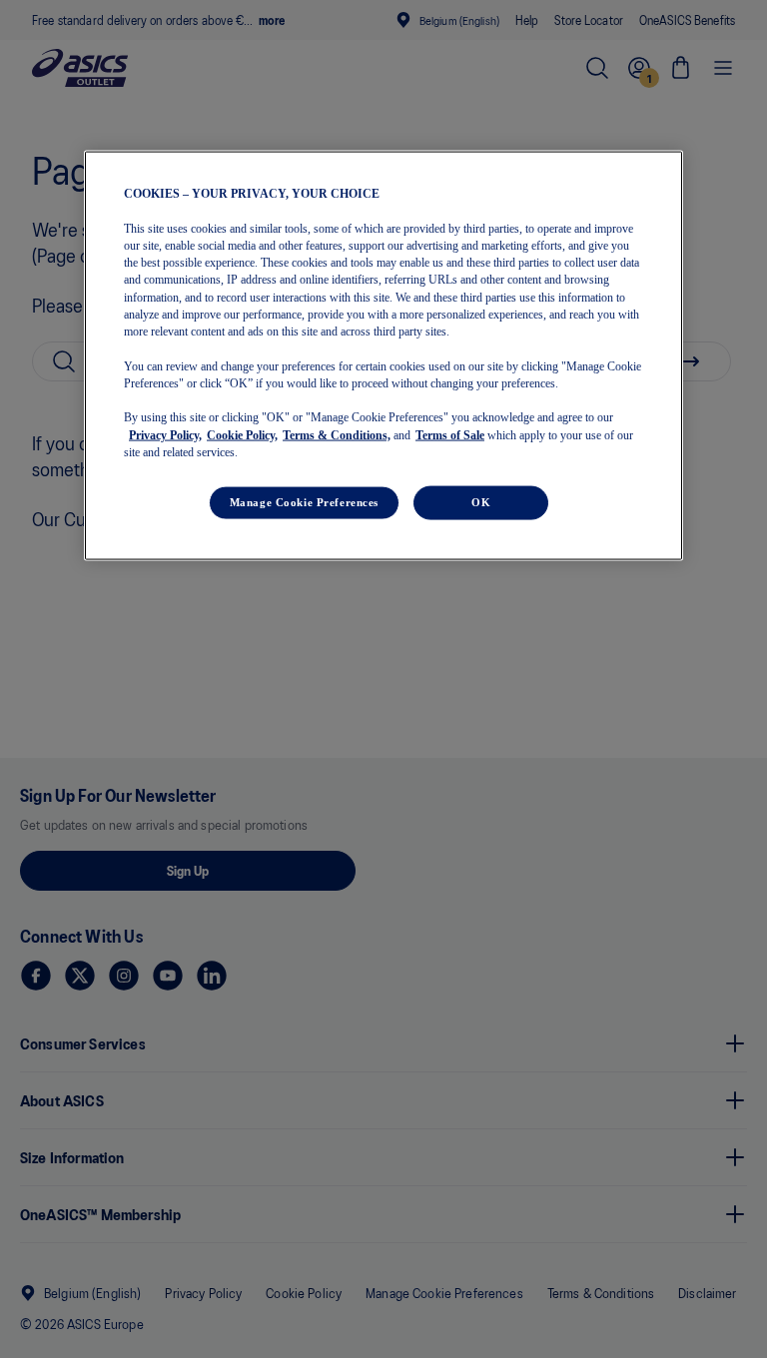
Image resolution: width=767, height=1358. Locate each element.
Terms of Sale (449, 434)
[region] (383, 356)
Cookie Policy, (242, 434)
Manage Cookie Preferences (304, 502)
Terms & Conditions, (336, 434)
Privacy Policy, (165, 434)
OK (480, 502)
